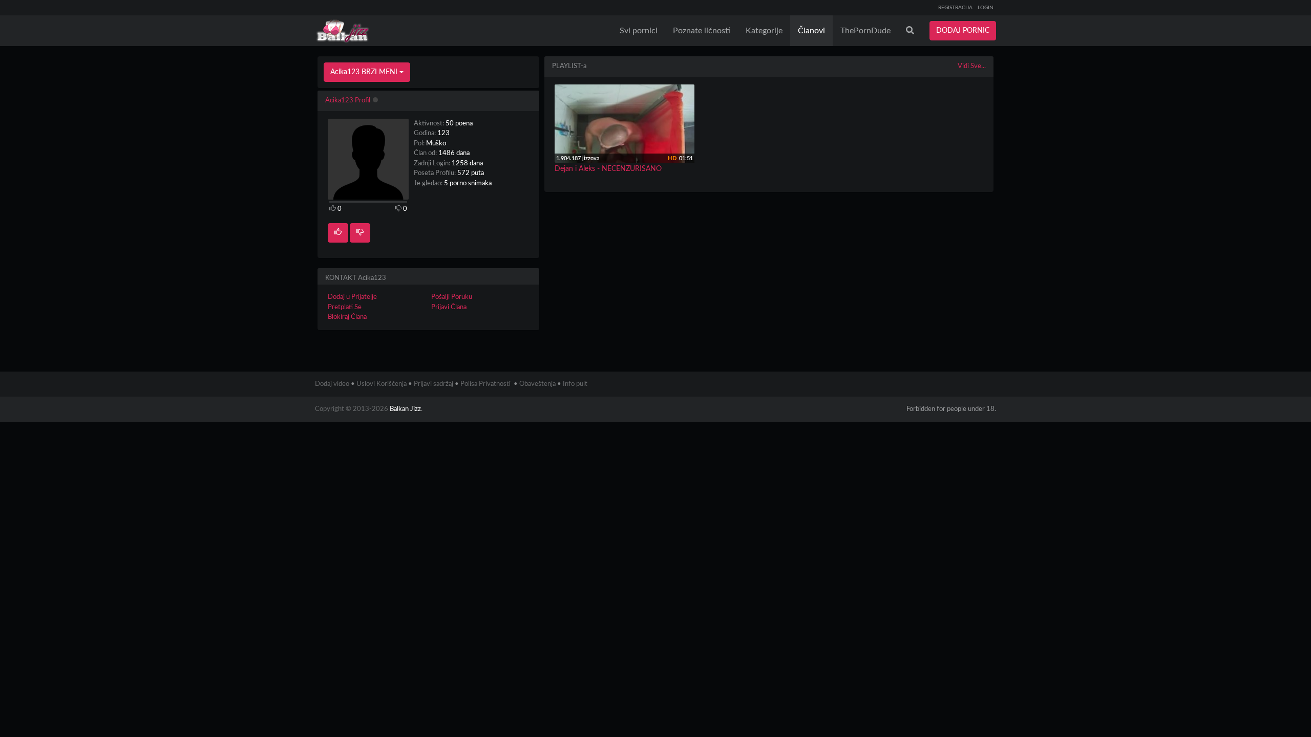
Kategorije (764, 31)
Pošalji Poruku (451, 297)
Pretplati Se (345, 307)
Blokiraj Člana (347, 317)
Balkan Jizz (405, 409)
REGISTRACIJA (955, 7)
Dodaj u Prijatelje (352, 297)
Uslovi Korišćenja (381, 384)
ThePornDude (865, 31)
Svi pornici (639, 31)
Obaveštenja (537, 384)
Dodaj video (332, 384)
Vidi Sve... (972, 66)
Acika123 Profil (347, 100)
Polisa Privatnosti (485, 384)
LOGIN (985, 7)
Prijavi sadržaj (433, 384)
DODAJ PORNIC (962, 30)
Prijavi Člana (449, 307)
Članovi (811, 31)
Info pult (575, 384)
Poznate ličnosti (701, 31)
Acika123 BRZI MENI (364, 72)
